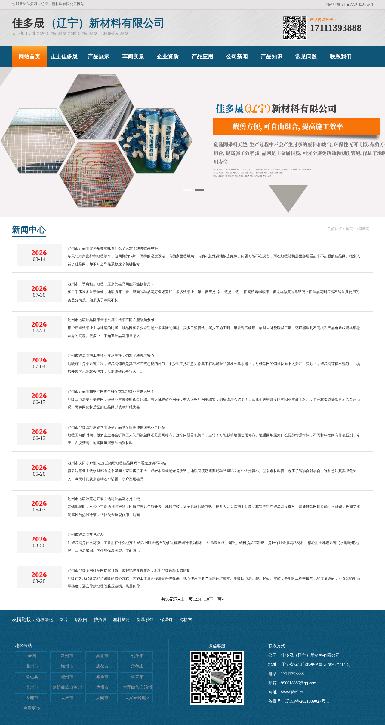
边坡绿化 (44, 619)
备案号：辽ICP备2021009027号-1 (298, 701)
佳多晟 (28, 23)
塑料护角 (121, 619)
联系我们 (366, 4)
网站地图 (332, 4)
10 (207, 599)
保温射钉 (145, 619)
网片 (64, 619)
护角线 (100, 619)
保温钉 (166, 619)
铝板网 (81, 619)
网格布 (185, 619)
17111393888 (336, 27)
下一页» (216, 599)
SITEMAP (349, 4)
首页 (349, 229)
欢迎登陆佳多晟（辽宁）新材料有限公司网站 (48, 4)
